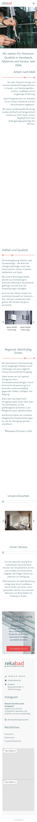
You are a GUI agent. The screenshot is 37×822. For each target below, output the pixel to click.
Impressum (9, 734)
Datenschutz (9, 737)
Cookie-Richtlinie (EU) (13, 741)
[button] (33, 3)
